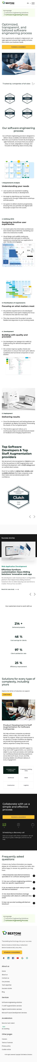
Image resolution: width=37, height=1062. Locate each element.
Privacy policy (6, 1046)
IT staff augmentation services (12, 1006)
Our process (6, 982)
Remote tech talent (8, 1023)
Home (4, 971)
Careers (4, 1039)
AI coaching (5, 1029)
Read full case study (8, 589)
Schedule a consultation (18, 817)
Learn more (7, 694)
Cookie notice (6, 1049)
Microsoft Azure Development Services (14, 1013)
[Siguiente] (34, 516)
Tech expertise (6, 985)
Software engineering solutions (12, 1002)
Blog (3, 992)
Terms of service (7, 1043)
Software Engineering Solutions (16, 13)
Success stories (7, 988)
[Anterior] (30, 516)
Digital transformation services (12, 1009)
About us (5, 975)
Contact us (5, 978)
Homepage (7, 10)
